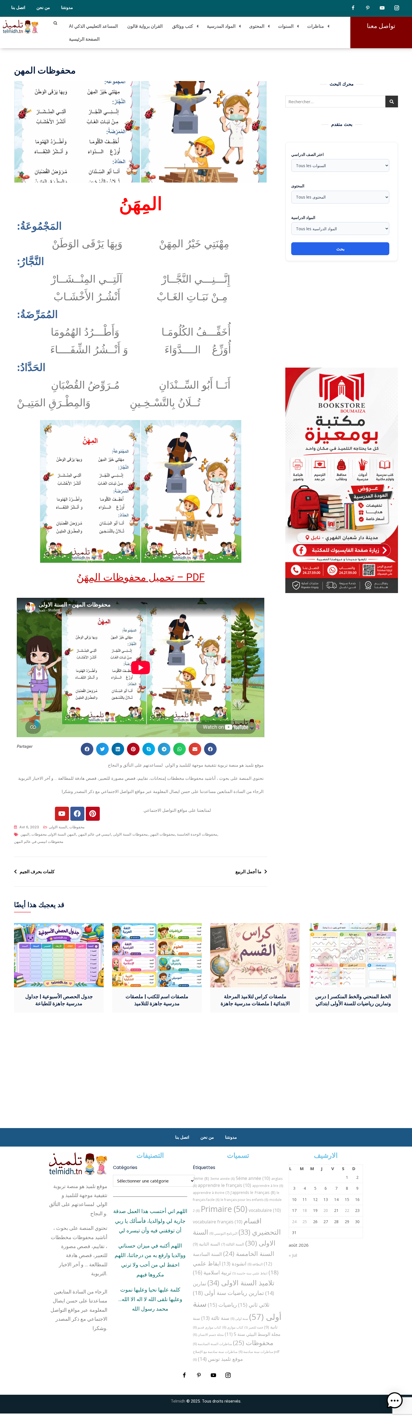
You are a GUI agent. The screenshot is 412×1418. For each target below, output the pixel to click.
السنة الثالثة (232, 1244)
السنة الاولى (58, 827)
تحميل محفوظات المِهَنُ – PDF (141, 577)
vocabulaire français (217, 1222)
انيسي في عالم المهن (94, 834)
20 (325, 1210)
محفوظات (77, 827)
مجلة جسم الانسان (208, 1334)
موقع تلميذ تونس (220, 1358)
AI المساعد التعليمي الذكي (93, 26)
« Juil (293, 1255)
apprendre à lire (267, 1185)
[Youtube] (62, 814)
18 (304, 1210)
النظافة (255, 1264)
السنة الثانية (206, 1244)
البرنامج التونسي (223, 1233)
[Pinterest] (93, 814)
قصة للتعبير (253, 1327)
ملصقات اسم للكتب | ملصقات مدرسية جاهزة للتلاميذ (157, 1000)
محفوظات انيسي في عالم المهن (38, 841)
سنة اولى (239, 1318)
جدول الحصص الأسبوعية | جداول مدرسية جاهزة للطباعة (59, 1000)
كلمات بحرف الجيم (37, 871)
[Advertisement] (343, 314)
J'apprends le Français (253, 1192)
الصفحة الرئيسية (84, 39)
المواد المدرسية (221, 26)
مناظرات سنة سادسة (256, 1351)
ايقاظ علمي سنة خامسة (249, 1273)
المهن (24, 834)
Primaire (224, 1208)
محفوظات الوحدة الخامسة (197, 834)
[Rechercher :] (341, 101)
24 (294, 1221)
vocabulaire (265, 1210)
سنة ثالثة (215, 1318)
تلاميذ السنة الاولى (240, 1282)
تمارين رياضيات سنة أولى (228, 1293)
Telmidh (178, 1401)
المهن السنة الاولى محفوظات (53, 834)
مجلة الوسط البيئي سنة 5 (253, 1334)
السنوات (285, 26)
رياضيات (222, 1304)
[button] (87, 749)
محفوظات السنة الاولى (130, 834)
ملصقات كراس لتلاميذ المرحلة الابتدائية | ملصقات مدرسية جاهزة (255, 1000)
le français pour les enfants (244, 1199)
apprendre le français (224, 1185)
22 (347, 1210)
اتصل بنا (18, 7)
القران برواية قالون (145, 26)
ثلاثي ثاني (253, 1304)
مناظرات (315, 26)
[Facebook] (77, 814)
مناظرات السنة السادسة (212, 1343)
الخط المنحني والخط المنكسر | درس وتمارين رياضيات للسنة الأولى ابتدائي (353, 1000)
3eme (201, 1178)
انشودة (234, 1263)
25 (304, 1221)
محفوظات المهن (162, 834)
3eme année (222, 1178)
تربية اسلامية (212, 1272)
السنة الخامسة (248, 1253)
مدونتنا (67, 7)
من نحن (43, 7)
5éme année (253, 1178)
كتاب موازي (232, 1327)
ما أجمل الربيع (248, 871)
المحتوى (256, 26)
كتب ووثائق (182, 26)
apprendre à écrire (211, 1192)
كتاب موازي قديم (207, 1327)
